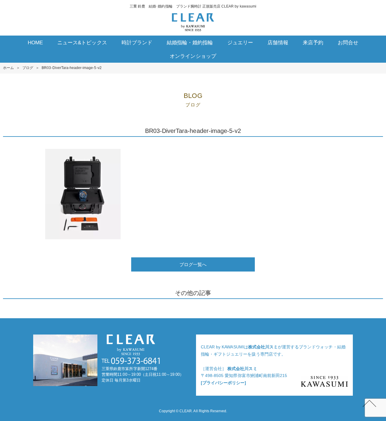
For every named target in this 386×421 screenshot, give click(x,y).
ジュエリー (240, 43)
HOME (35, 43)
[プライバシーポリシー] (223, 382)
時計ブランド (137, 43)
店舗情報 (277, 43)
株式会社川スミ (263, 346)
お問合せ (348, 43)
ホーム (8, 68)
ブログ (27, 68)
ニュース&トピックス (82, 43)
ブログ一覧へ (193, 264)
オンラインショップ (193, 56)
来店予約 (313, 43)
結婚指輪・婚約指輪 (190, 43)
